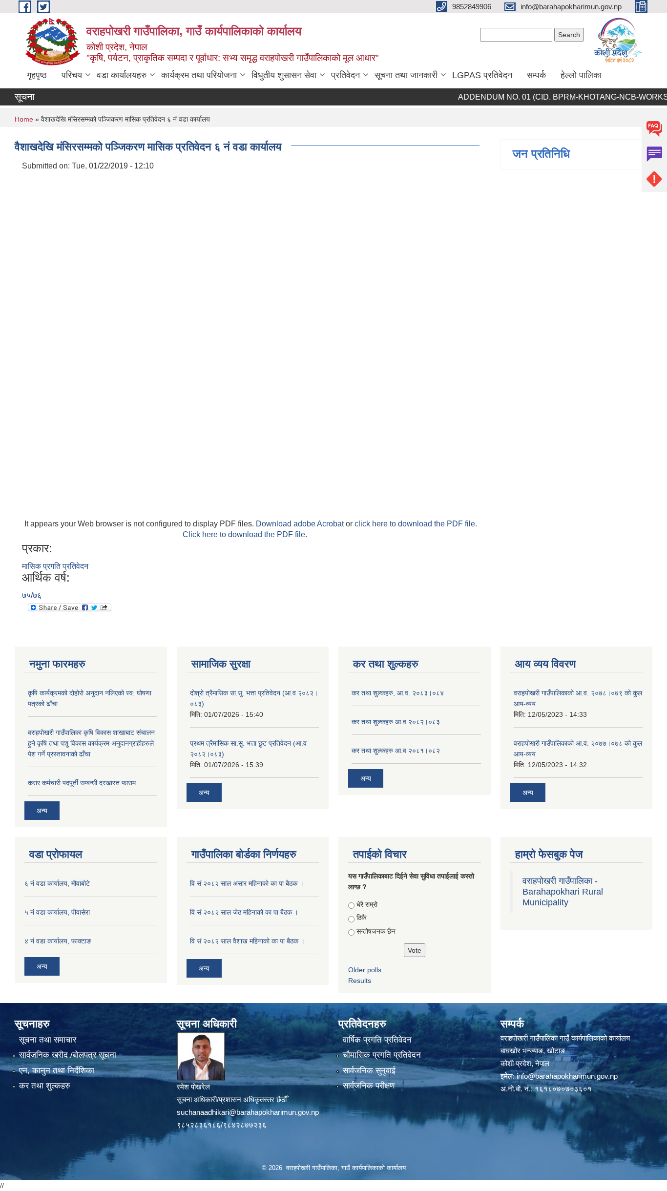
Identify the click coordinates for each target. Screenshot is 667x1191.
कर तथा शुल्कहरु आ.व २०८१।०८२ (396, 750)
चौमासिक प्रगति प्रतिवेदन (382, 1055)
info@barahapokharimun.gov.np (567, 1076)
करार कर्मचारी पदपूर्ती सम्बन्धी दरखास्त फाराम (82, 783)
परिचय (72, 75)
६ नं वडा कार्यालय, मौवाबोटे (57, 883)
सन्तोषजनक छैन (376, 931)
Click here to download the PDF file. (245, 534)
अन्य (42, 811)
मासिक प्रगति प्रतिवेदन (55, 566)
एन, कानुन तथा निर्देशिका (56, 1070)
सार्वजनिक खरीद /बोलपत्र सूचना (67, 1055)
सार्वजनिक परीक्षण (369, 1085)
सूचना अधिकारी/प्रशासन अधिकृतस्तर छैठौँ (232, 1099)
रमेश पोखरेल (193, 1087)
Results (359, 980)
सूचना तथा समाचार (47, 1040)
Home (24, 119)
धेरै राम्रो (366, 904)
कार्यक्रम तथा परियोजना (199, 75)
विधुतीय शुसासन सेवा (283, 75)
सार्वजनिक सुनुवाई (369, 1070)
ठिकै (361, 917)
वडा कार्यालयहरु (121, 75)
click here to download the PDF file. (415, 524)
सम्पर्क (536, 75)
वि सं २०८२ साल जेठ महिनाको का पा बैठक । (244, 912)
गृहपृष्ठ (37, 75)
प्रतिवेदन (345, 75)
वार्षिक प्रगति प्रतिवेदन (377, 1040)
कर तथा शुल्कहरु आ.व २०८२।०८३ (396, 722)
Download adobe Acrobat (301, 524)
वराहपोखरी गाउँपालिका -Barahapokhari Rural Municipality (562, 891)
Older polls (364, 970)
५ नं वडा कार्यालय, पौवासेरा (57, 912)
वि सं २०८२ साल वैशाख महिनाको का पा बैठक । (247, 941)
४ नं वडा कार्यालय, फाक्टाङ (57, 941)
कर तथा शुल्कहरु (44, 1085)
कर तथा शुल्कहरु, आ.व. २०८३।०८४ (398, 693)
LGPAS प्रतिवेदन (482, 75)
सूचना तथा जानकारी (406, 75)
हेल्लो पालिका (581, 75)
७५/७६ (32, 595)
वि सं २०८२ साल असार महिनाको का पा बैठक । (247, 883)
